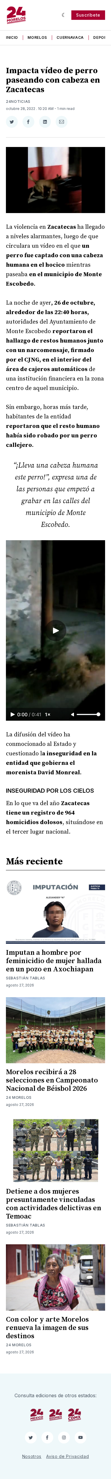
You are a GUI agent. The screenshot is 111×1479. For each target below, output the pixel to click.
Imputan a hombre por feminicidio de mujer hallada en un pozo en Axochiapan (54, 961)
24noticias (18, 101)
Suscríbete (88, 14)
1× (48, 714)
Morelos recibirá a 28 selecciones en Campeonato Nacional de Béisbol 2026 (52, 1080)
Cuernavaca (70, 37)
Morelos (37, 37)
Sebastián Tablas (25, 978)
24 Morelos (19, 1097)
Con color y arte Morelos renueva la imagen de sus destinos (47, 1328)
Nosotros (32, 1456)
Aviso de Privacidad (67, 1456)
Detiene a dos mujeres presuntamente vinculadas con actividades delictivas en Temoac (53, 1204)
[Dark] (64, 15)
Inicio (12, 37)
